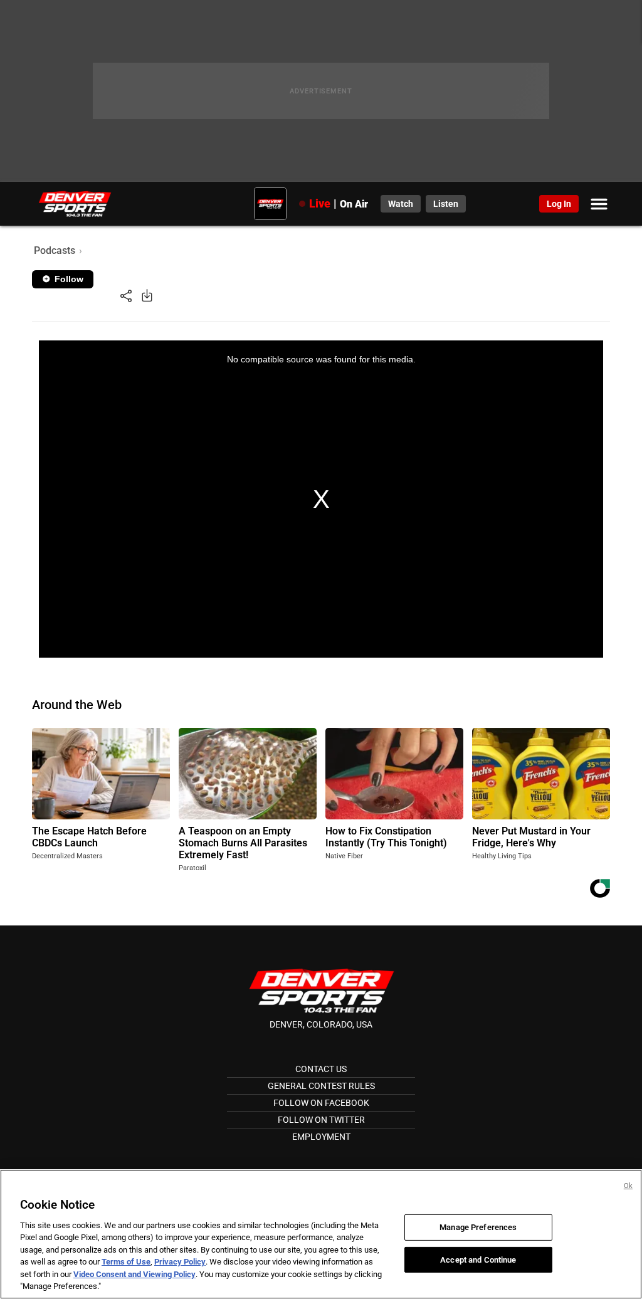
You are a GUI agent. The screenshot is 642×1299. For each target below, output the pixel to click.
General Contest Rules (321, 1086)
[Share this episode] (126, 295)
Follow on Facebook (321, 1103)
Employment (321, 1137)
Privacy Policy (180, 1261)
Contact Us (321, 1069)
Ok (628, 1186)
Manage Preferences (478, 1227)
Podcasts (54, 250)
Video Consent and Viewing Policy (134, 1274)
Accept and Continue (478, 1259)
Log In (559, 204)
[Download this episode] (147, 295)
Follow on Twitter (321, 1120)
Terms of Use (126, 1261)
